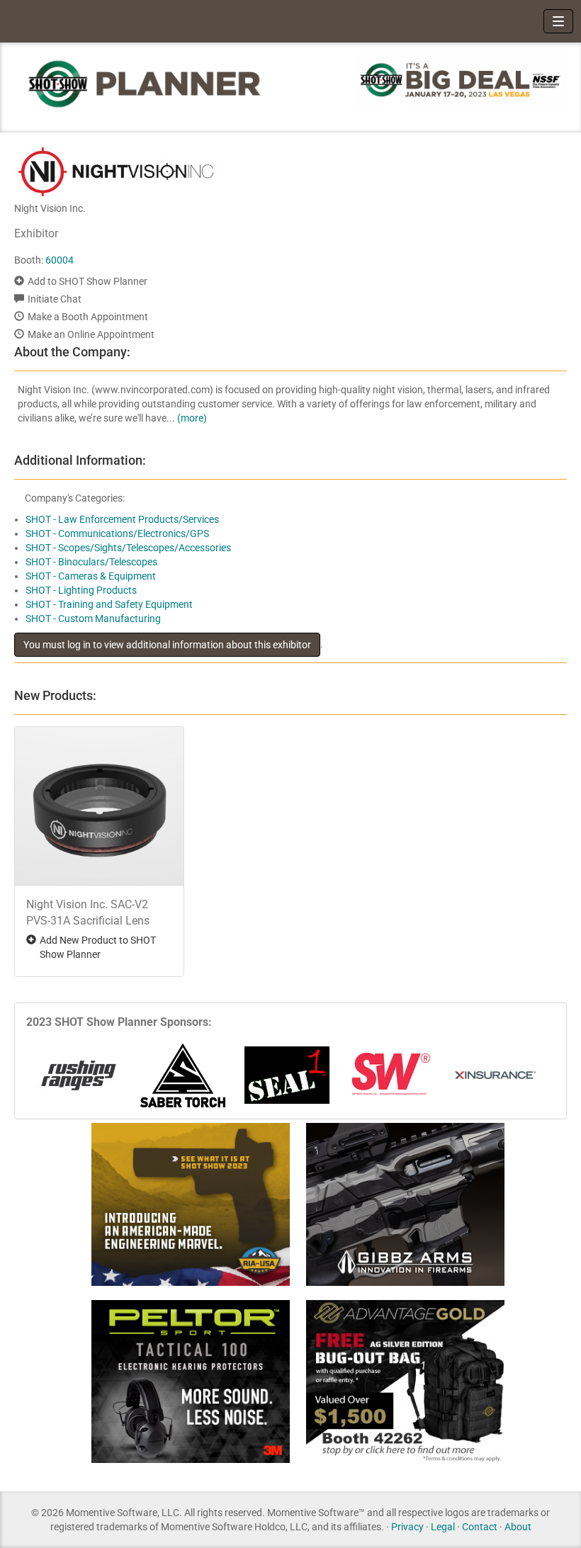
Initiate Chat (54, 299)
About (517, 1526)
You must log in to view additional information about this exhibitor (167, 644)
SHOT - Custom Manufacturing (93, 618)
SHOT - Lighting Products (81, 590)
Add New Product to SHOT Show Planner (98, 947)
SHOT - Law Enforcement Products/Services (122, 519)
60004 (59, 260)
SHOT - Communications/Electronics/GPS (117, 533)
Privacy (407, 1526)
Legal (443, 1526)
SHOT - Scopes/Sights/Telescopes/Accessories (128, 547)
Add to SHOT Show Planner (87, 281)
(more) (192, 418)
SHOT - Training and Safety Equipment (109, 604)
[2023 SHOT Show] (145, 83)
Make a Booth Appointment (88, 316)
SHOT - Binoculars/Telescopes (91, 561)
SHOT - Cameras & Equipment (91, 576)
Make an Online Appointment (91, 334)
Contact (479, 1526)
